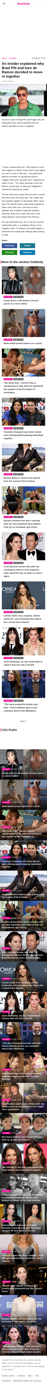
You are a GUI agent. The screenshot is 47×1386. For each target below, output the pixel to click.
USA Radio (9, 730)
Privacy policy (8, 1375)
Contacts (21, 1375)
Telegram (27, 252)
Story (30, 1375)
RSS (37, 1375)
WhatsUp (9, 252)
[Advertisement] (23, 30)
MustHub (23, 3)
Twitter (27, 246)
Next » (23, 721)
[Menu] (4, 4)
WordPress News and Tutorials (27, 1381)
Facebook (9, 246)
